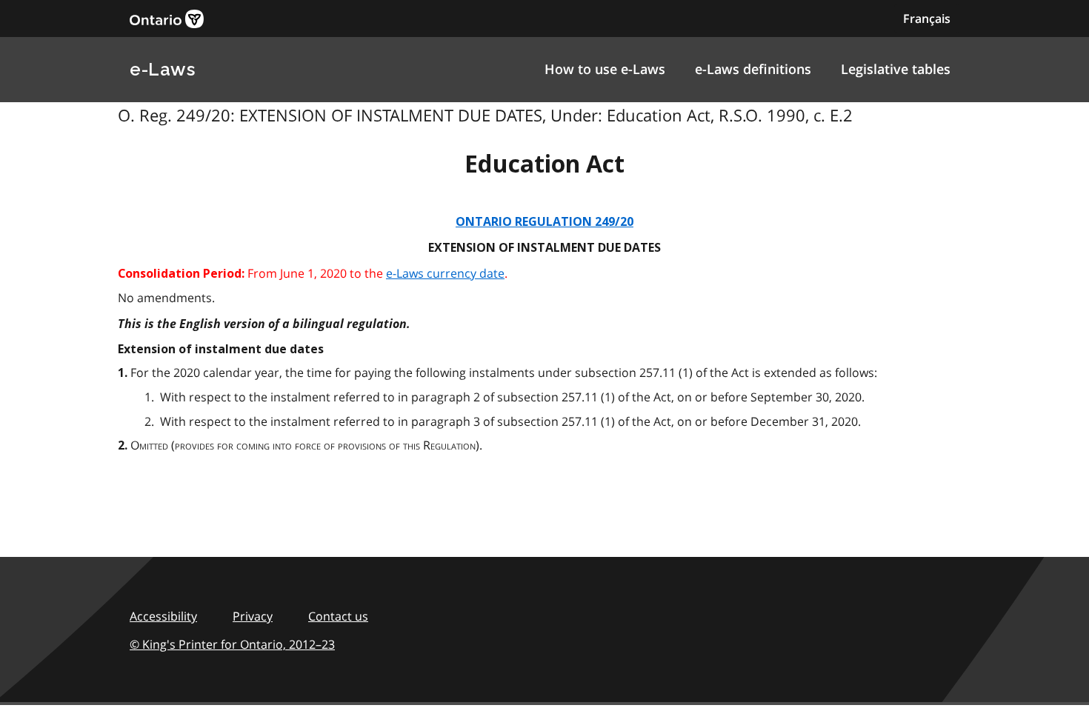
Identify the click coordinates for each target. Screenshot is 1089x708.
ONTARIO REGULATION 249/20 (544, 222)
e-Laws (162, 69)
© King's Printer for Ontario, (232, 644)
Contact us (338, 616)
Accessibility (163, 616)
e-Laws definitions (753, 69)
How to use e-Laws (604, 69)
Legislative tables (895, 69)
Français (926, 18)
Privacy (253, 616)
